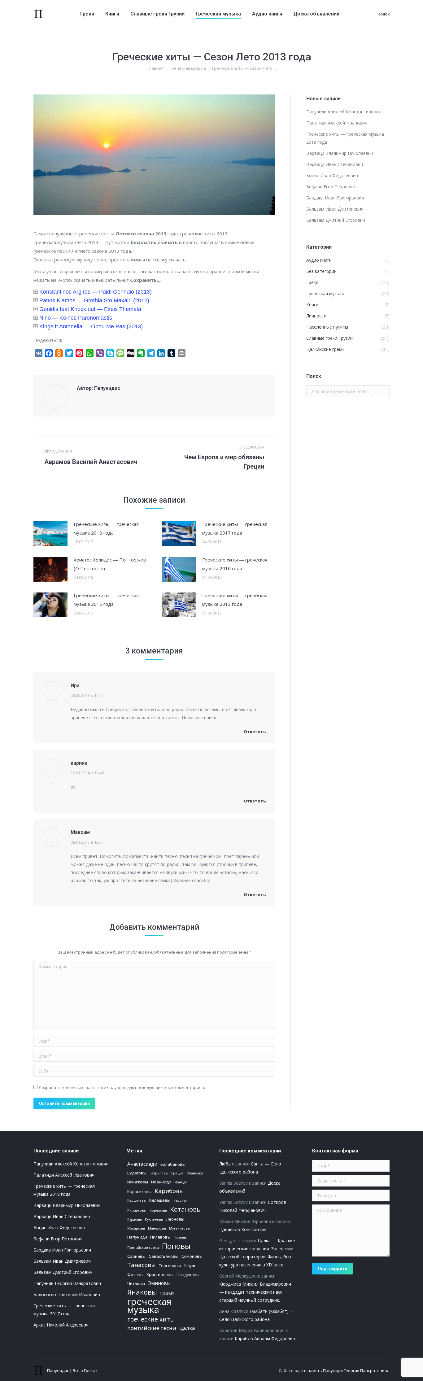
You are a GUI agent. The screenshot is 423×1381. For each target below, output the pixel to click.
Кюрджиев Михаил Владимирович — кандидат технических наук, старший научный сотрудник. (255, 1292)
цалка (187, 1327)
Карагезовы (139, 1191)
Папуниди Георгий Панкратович (67, 1283)
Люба (225, 1164)
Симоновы (192, 1256)
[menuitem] (87, 14)
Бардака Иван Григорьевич (335, 198)
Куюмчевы (154, 1219)
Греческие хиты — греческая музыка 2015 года (106, 599)
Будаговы (136, 1173)
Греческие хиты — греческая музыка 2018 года (106, 528)
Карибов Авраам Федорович (265, 1338)
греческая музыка (149, 1305)
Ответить (254, 731)
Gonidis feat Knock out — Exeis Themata (90, 309)
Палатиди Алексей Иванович (336, 123)
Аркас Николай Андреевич (61, 1325)
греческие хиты (151, 1319)
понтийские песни (151, 1327)
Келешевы (159, 1200)
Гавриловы (159, 1173)
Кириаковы (136, 1210)
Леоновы (175, 1219)
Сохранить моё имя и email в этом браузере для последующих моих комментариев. (122, 1087)
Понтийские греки (143, 1247)
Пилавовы (160, 1237)
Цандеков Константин (242, 1229)
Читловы (136, 1283)
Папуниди (137, 1237)
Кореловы (158, 1210)
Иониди (180, 1182)
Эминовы (159, 1283)
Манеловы (157, 1228)
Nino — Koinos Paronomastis (75, 318)
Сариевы (136, 1256)
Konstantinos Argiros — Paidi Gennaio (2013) (95, 292)
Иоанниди (161, 1182)
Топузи (189, 1266)
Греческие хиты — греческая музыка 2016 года (234, 564)
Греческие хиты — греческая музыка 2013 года (234, 599)
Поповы (176, 1246)
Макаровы (136, 1228)
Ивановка (195, 1173)
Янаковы (142, 1292)
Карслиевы (136, 1200)
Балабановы (172, 1164)
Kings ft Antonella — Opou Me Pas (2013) (91, 326)
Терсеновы (170, 1265)
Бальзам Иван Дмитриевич (335, 209)
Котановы (186, 1209)
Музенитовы (179, 1228)
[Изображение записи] (50, 533)
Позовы (180, 1237)
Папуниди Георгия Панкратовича (356, 1370)
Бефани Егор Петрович (330, 187)
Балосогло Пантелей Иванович (66, 1294)
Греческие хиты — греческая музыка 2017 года (234, 528)
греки (167, 1292)
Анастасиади (142, 1163)
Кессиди (180, 1200)
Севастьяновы (163, 1256)
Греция (177, 1173)
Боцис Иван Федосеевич (332, 175)
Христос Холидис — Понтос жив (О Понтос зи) (110, 564)
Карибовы (169, 1191)
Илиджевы (137, 1182)
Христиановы (159, 1274)
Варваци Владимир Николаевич (339, 153)
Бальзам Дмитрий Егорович (335, 220)
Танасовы (141, 1265)
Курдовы (134, 1219)
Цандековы (188, 1274)
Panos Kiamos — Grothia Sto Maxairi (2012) (94, 300)
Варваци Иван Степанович (334, 164)
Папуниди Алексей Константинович (343, 112)
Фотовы (135, 1274)
